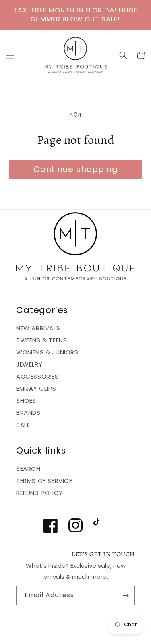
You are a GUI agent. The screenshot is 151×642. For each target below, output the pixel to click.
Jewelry (29, 364)
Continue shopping (75, 169)
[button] (10, 55)
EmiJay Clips (36, 388)
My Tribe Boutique (62, 635)
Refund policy (39, 493)
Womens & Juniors (47, 352)
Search (28, 468)
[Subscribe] (125, 595)
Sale (23, 424)
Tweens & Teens (41, 340)
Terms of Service (44, 480)
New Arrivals (38, 328)
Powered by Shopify (109, 635)
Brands (28, 412)
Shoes (26, 400)
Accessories (37, 376)
